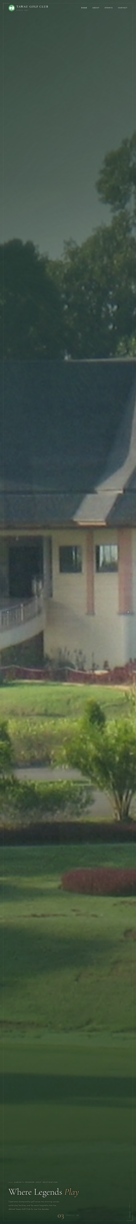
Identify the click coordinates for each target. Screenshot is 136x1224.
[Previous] (8, 612)
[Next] (128, 612)
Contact (123, 8)
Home (84, 8)
